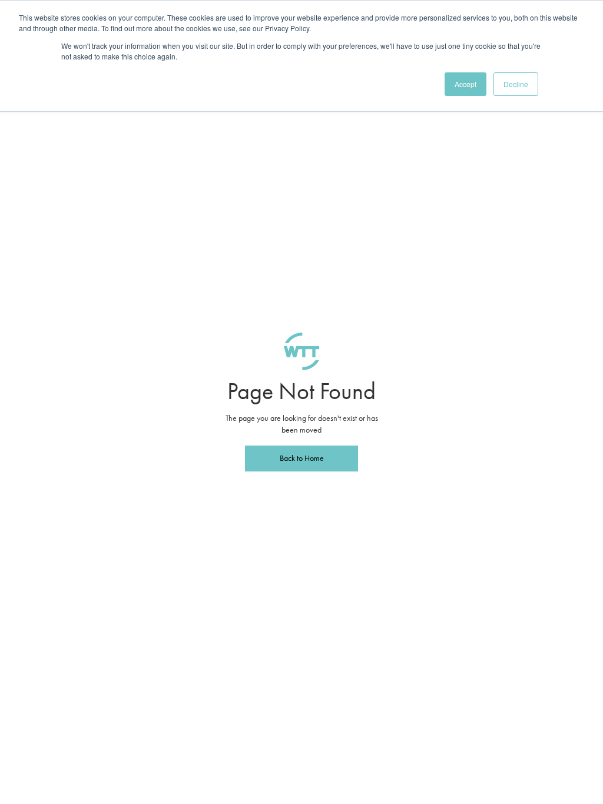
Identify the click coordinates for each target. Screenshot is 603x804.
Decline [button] (515, 84)
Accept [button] (465, 84)
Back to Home (302, 458)
